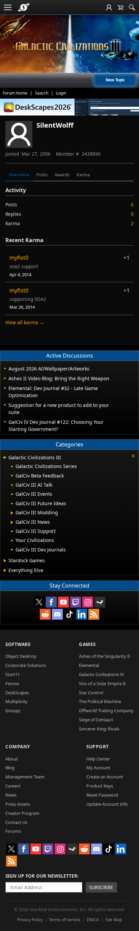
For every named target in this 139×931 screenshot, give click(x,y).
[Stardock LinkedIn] (82, 614)
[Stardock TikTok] (69, 614)
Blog (10, 768)
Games (87, 644)
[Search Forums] (132, 7)
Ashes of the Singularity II (104, 656)
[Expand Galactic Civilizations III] (4, 458)
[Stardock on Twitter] (39, 602)
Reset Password (102, 795)
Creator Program (22, 813)
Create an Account (104, 777)
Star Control (91, 693)
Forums (13, 831)
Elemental (89, 665)
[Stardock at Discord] (57, 614)
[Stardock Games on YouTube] (63, 602)
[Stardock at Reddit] (45, 614)
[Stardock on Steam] (100, 602)
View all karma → (24, 322)
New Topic (115, 79)
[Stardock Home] (23, 7)
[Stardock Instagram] (88, 602)
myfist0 (18, 257)
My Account (98, 768)
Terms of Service (64, 920)
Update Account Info (107, 804)
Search (41, 93)
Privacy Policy (30, 920)
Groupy (13, 710)
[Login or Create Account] (109, 7)
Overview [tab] (19, 175)
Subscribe (101, 887)
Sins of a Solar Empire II (102, 683)
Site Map (113, 920)
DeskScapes (17, 693)
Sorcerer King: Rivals (99, 729)
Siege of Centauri (96, 720)
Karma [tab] (83, 175)
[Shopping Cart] (120, 7)
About (11, 759)
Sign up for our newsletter (41, 876)
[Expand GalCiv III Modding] (12, 513)
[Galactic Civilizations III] (69, 46)
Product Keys (99, 786)
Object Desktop (20, 656)
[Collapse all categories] (133, 455)
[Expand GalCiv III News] (12, 522)
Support (97, 746)
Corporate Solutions (25, 665)
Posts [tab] (42, 175)
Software (18, 644)
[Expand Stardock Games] (5, 560)
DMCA (93, 920)
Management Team (25, 777)
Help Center (98, 759)
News (11, 795)
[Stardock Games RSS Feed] (94, 614)
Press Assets (17, 804)
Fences (12, 683)
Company (17, 746)
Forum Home (15, 93)
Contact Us (16, 822)
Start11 (12, 674)
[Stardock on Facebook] (51, 602)
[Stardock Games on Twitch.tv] (76, 602)
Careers (13, 786)
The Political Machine (100, 701)
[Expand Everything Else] (5, 570)
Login (61, 93)
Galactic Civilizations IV (101, 674)
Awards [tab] (62, 175)
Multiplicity (16, 701)
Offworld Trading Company (106, 710)
